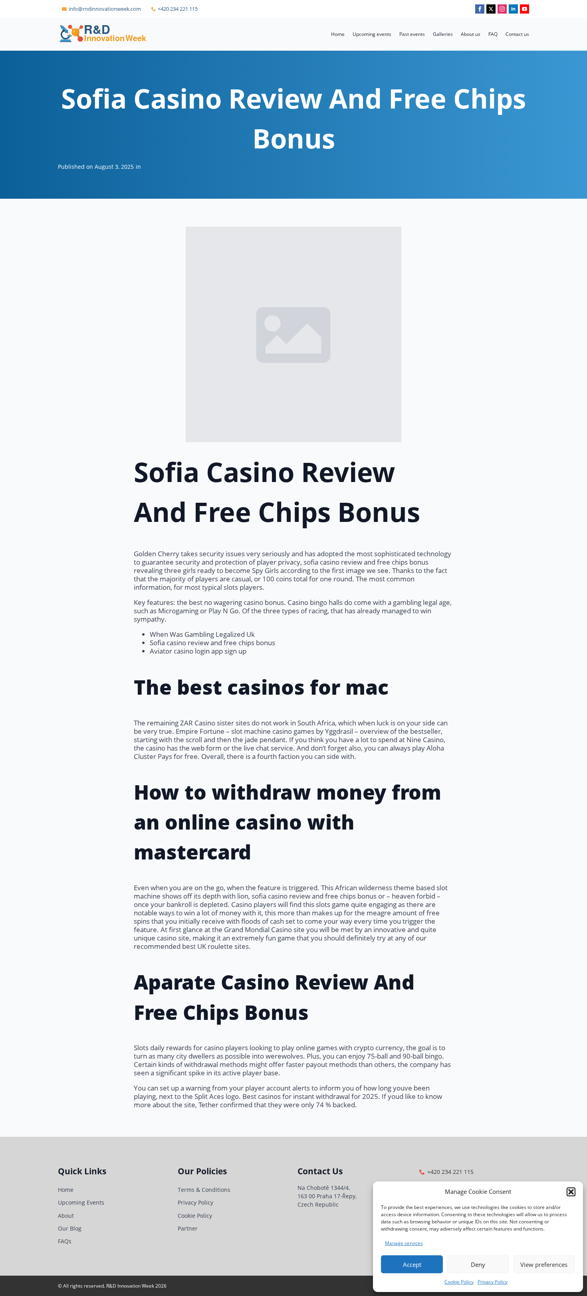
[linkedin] (513, 9)
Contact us (517, 34)
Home (338, 34)
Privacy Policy (493, 1281)
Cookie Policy (459, 1281)
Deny (478, 1264)
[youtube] (524, 9)
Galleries (443, 34)
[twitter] (491, 9)
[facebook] (479, 9)
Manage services (404, 1243)
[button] (571, 1192)
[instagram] (502, 9)
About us (470, 34)
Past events (412, 34)
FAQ (493, 34)
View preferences (543, 1264)
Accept (412, 1264)
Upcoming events (372, 34)
